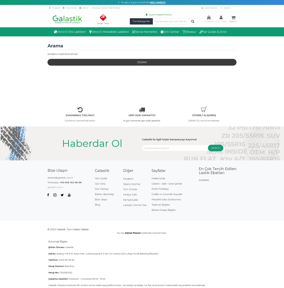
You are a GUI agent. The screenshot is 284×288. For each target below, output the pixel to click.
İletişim (85, 8)
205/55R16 (204, 180)
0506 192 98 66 (114, 8)
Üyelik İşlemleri (211, 8)
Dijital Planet (133, 233)
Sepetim (227, 8)
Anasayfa (55, 8)
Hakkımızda (70, 8)
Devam (142, 62)
